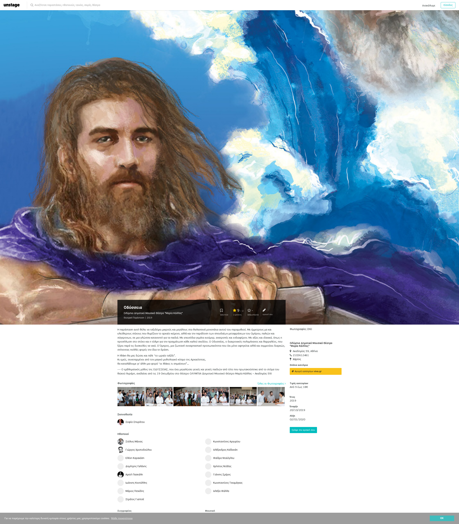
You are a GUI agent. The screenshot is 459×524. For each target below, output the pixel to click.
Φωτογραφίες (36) (301, 329)
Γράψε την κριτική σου (303, 430)
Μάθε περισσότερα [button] (122, 518)
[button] (428, 5)
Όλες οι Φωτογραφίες (271, 383)
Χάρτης (297, 359)
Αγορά (308, 371)
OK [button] (442, 518)
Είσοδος (448, 5)
